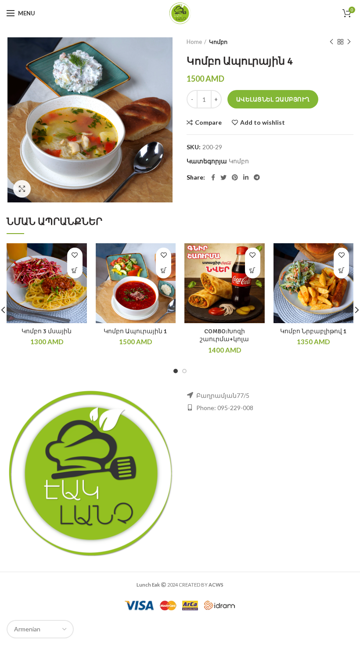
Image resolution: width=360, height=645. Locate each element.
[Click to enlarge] (22, 189)
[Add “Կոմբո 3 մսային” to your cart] (75, 270)
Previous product (331, 41)
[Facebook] (213, 177)
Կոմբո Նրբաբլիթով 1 (313, 331)
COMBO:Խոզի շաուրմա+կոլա (224, 335)
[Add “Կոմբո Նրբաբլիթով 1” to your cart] (341, 270)
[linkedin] (246, 177)
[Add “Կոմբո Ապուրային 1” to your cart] (163, 270)
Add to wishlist (262, 122)
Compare (208, 122)
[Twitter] (223, 177)
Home (194, 41)
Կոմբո (218, 41)
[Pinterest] (235, 177)
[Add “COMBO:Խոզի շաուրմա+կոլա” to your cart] (252, 270)
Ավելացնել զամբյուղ (273, 99)
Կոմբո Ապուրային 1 (135, 331)
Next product (349, 41)
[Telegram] (257, 177)
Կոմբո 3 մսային (47, 331)
